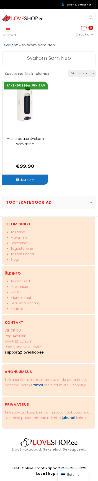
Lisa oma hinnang (25, 303)
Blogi (15, 259)
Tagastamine (22, 248)
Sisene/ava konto (79, 4)
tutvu (38, 385)
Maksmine (19, 237)
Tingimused (20, 281)
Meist (15, 292)
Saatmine (19, 242)
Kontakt (17, 308)
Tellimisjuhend (22, 253)
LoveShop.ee (49, 473)
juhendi (68, 417)
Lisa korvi (27, 179)
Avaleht (10, 45)
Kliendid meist (22, 297)
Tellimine (18, 232)
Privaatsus (19, 286)
